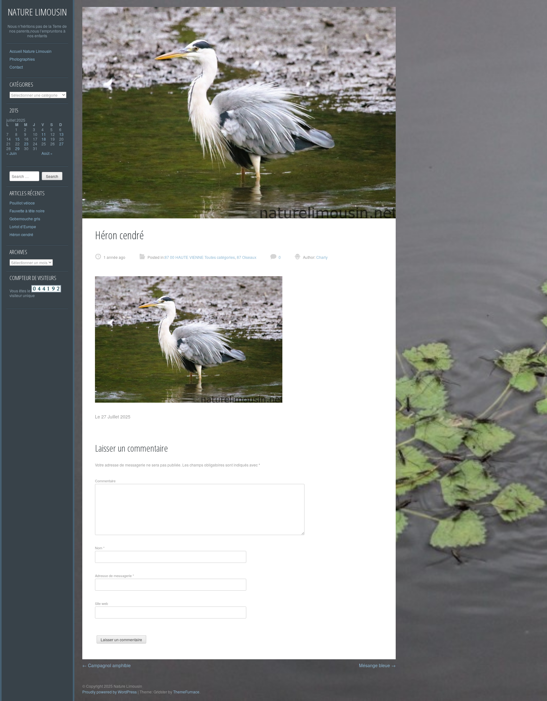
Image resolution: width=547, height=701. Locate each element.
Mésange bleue (377, 665)
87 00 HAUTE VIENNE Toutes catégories (200, 257)
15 (17, 139)
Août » (47, 153)
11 (43, 134)
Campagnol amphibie (106, 665)
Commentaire (105, 480)
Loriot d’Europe (22, 226)
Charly (321, 257)
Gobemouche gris (24, 218)
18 (43, 139)
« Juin (11, 153)
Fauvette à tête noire (27, 210)
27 (61, 143)
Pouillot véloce (22, 202)
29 (17, 148)
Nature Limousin (37, 11)
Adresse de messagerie (114, 575)
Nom (99, 547)
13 (61, 134)
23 (26, 143)
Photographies (22, 59)
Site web (101, 603)
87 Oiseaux (246, 257)
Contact (16, 67)
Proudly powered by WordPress (109, 691)
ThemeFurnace (186, 691)
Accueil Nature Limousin (30, 51)
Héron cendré (21, 234)
